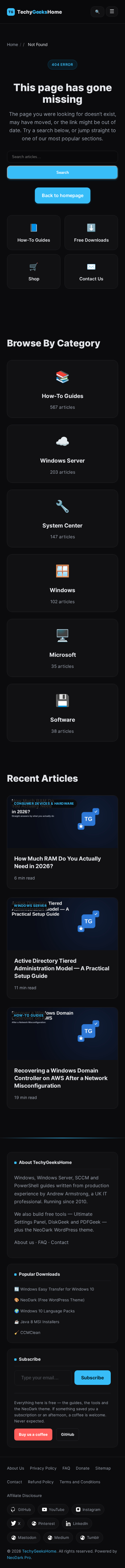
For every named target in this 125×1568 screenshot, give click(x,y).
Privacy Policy (43, 1468)
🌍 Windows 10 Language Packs (44, 1311)
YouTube (53, 1511)
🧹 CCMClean (27, 1332)
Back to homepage (62, 195)
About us (24, 1242)
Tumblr (89, 1539)
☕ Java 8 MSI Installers (36, 1321)
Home (12, 44)
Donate (83, 1468)
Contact (60, 1242)
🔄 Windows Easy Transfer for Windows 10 (54, 1289)
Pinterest (43, 1525)
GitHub (67, 1434)
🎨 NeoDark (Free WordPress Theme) (49, 1300)
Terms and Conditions (80, 1481)
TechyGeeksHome (39, 12)
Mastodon (23, 1539)
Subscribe (92, 1378)
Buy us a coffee (33, 1434)
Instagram (87, 1511)
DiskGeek (58, 1222)
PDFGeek (90, 1222)
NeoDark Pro (19, 1557)
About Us (15, 1468)
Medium (58, 1539)
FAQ (42, 1242)
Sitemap (103, 1468)
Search (62, 172)
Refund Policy (41, 1481)
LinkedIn (77, 1525)
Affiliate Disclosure (24, 1495)
